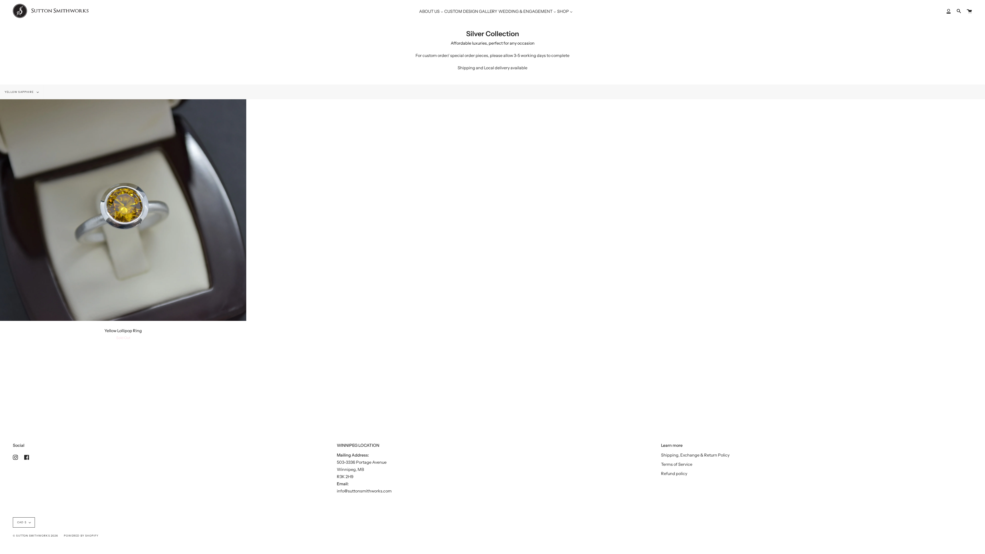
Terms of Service (676, 464)
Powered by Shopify (81, 535)
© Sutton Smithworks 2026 (35, 535)
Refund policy (674, 473)
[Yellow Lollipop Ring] (123, 210)
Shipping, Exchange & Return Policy (695, 455)
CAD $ (21, 522)
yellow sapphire (19, 92)
